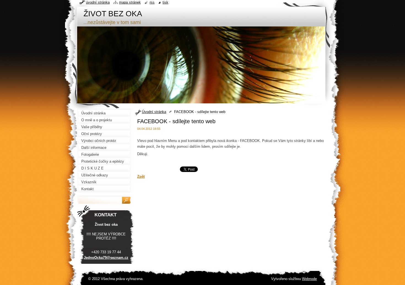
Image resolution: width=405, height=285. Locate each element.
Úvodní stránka (154, 112)
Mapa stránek (130, 2)
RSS (152, 2)
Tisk (165, 2)
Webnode (309, 279)
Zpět (141, 176)
